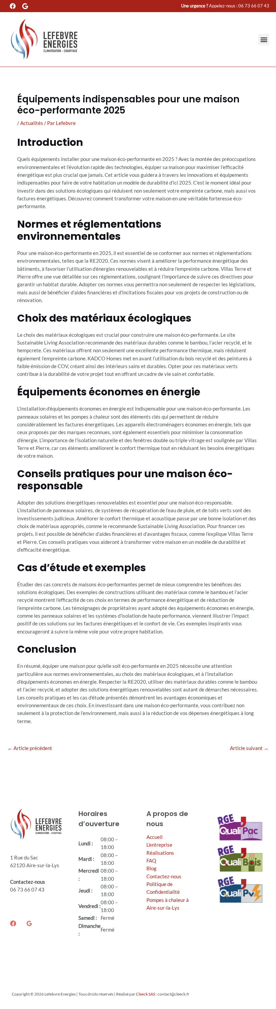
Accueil (154, 837)
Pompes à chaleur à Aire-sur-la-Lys (167, 904)
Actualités (31, 123)
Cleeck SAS (145, 994)
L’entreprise (159, 845)
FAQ (151, 861)
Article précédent (29, 748)
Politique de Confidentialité (163, 888)
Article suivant (249, 748)
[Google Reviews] (29, 923)
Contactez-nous (163, 876)
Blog (151, 868)
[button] (263, 39)
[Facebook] (13, 923)
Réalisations (160, 853)
